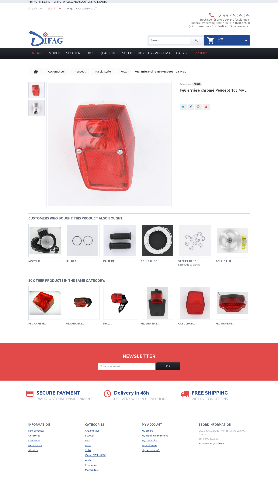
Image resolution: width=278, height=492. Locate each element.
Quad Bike (108, 53)
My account (152, 424)
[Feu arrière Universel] (232, 303)
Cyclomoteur (92, 430)
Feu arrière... (37, 323)
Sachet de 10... (188, 261)
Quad (88, 445)
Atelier (88, 460)
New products (36, 430)
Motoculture (92, 470)
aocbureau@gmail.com (211, 443)
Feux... (107, 323)
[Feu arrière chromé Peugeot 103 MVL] (109, 144)
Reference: (185, 84)
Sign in (52, 8)
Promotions (91, 465)
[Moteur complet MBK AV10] (45, 240)
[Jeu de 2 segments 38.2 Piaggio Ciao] (82, 240)
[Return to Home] (35, 71)
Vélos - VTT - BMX (95, 455)
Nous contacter (240, 26)
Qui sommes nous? (201, 26)
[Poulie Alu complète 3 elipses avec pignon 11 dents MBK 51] (232, 240)
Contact (36, 53)
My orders (147, 430)
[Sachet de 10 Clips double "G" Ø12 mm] (195, 240)
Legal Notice (35, 445)
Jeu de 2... (72, 261)
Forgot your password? (80, 8)
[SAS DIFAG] (46, 38)
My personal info (151, 450)
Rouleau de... (150, 261)
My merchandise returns (155, 435)
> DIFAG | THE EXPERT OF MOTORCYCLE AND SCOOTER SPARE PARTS (67, 1)
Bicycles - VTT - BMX (154, 53)
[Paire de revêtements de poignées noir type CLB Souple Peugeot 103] (120, 240)
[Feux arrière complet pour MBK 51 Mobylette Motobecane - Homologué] (120, 303)
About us (33, 450)
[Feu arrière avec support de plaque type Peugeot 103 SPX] (157, 303)
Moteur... (35, 261)
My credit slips (150, 440)
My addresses (149, 445)
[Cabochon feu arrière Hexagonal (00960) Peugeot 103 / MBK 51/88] (195, 303)
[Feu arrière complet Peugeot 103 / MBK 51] (82, 303)
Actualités (221, 26)
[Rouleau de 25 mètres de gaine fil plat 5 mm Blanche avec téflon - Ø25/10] (157, 240)
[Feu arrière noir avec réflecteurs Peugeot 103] (45, 303)
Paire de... (109, 261)
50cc (90, 53)
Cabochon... (186, 323)
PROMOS (201, 53)
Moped (54, 53)
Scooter (73, 53)
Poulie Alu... (224, 261)
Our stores (34, 435)
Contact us (34, 440)
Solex (127, 53)
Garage (182, 53)
